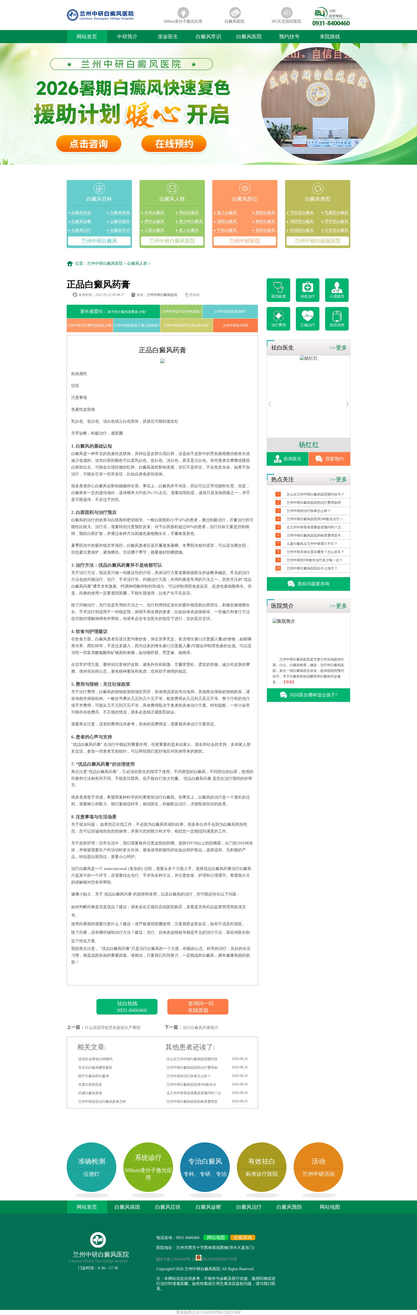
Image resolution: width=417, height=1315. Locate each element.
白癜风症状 (81, 213)
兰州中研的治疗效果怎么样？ (309, 511)
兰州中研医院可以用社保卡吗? (186, 325)
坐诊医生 (168, 36)
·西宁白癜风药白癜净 (93, 1076)
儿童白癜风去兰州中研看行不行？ (312, 544)
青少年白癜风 (191, 221)
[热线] (331, 24)
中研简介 (127, 36)
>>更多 (338, 347)
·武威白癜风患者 (89, 1093)
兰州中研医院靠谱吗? (230, 312)
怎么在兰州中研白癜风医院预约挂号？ (315, 494)
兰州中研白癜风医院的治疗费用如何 (314, 503)
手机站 (194, 295)
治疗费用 (278, 325)
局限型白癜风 (302, 221)
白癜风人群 (137, 263)
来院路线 (330, 36)
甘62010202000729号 (219, 1259)
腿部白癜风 (265, 213)
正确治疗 (307, 325)
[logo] (112, 21)
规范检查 (278, 296)
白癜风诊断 (81, 221)
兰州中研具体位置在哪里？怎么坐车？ (315, 552)
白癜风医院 (235, 21)
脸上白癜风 (227, 213)
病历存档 (337, 325)
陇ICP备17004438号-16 (176, 1259)
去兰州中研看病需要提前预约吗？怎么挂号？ (316, 527)
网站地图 (330, 1207)
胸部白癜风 (265, 221)
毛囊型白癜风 (336, 213)
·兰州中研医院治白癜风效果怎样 (101, 1102)
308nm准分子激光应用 (182, 21)
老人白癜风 (189, 230)
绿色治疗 (307, 296)
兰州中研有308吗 (235, 325)
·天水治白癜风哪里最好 (94, 1068)
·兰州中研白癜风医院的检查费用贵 (206, 1101)
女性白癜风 (154, 213)
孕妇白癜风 (189, 213)
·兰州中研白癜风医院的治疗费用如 (206, 1067)
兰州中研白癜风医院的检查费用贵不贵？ (316, 535)
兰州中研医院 (244, 241)
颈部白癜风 (227, 221)
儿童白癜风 (154, 230)
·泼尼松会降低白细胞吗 (94, 1059)
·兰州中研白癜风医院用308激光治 (206, 1084)
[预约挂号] (269, 405)
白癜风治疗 (81, 230)
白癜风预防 (120, 221)
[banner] (208, 104)
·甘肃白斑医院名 (89, 1085)
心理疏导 (337, 296)
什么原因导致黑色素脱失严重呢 (112, 1028)
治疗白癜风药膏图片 (200, 1028)
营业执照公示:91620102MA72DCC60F (208, 1312)
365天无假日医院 (286, 21)
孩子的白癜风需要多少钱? (113, 311)
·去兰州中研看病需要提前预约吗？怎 (206, 1093)
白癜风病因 (120, 213)
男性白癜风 (154, 221)
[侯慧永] (309, 358)
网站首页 (87, 36)
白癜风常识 (208, 36)
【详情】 (289, 682)
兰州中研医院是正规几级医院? (136, 325)
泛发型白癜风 (336, 230)
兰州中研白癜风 (99, 241)
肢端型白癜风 (302, 230)
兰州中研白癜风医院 (172, 241)
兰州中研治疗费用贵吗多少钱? (90, 325)
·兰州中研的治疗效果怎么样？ (206, 1076)
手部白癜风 (227, 230)
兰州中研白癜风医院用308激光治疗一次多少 (316, 519)
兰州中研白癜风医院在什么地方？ (312, 568)
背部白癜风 (265, 230)
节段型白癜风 (302, 213)
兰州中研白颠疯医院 (318, 241)
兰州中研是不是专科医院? (181, 312)
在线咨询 (243, 1237)
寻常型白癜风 (336, 221)
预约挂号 (289, 36)
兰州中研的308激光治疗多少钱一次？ (315, 560)
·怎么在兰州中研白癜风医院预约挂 (206, 1059)
